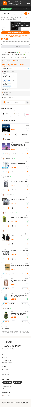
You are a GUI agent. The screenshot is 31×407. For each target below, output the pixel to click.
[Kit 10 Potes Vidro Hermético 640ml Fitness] (6, 204)
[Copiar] (28, 43)
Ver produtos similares (14, 32)
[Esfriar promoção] (2, 57)
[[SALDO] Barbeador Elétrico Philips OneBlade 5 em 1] (6, 222)
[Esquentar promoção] (6, 57)
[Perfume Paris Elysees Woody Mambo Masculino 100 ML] (6, 318)
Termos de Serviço (6, 360)
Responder (11, 68)
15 (13, 303)
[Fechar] (1, 3)
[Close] (28, 23)
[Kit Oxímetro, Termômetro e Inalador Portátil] (6, 168)
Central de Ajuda (6, 372)
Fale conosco (5, 369)
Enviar (18, 57)
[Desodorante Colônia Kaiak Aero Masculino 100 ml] (6, 300)
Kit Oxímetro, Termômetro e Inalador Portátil (18, 164)
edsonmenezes (13, 52)
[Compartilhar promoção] (27, 129)
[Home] (2, 328)
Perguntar (11, 57)
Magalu (12, 278)
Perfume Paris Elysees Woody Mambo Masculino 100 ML (18, 314)
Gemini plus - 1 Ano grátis (17, 127)
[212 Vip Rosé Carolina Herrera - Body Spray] (6, 285)
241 (15, 134)
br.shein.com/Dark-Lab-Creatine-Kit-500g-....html (13, 65)
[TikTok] (11, 389)
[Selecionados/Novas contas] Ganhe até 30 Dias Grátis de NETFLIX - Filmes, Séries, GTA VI (18, 146)
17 (14, 259)
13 (14, 226)
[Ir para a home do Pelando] (6, 13)
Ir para (14, 47)
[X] (9, 389)
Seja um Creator (6, 374)
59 (15, 154)
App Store (18, 382)
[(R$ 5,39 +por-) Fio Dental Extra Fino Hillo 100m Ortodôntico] (6, 186)
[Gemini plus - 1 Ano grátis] (6, 131)
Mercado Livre (14, 197)
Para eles (7, 328)
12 (14, 190)
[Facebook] (6, 389)
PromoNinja (7, 395)
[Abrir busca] (15, 13)
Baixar (28, 3)
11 (13, 274)
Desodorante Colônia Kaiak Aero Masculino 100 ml (19, 296)
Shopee (12, 161)
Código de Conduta (7, 362)
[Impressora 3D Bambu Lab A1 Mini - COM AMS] (6, 255)
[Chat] (19, 13)
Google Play (8, 382)
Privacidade (5, 357)
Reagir (4, 68)
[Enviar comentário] (27, 102)
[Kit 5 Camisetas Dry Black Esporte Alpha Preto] (6, 241)
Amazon (12, 179)
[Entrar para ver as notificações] (22, 13)
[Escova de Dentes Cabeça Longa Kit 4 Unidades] (6, 270)
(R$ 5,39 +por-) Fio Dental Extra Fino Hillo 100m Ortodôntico (19, 182)
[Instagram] (3, 389)
